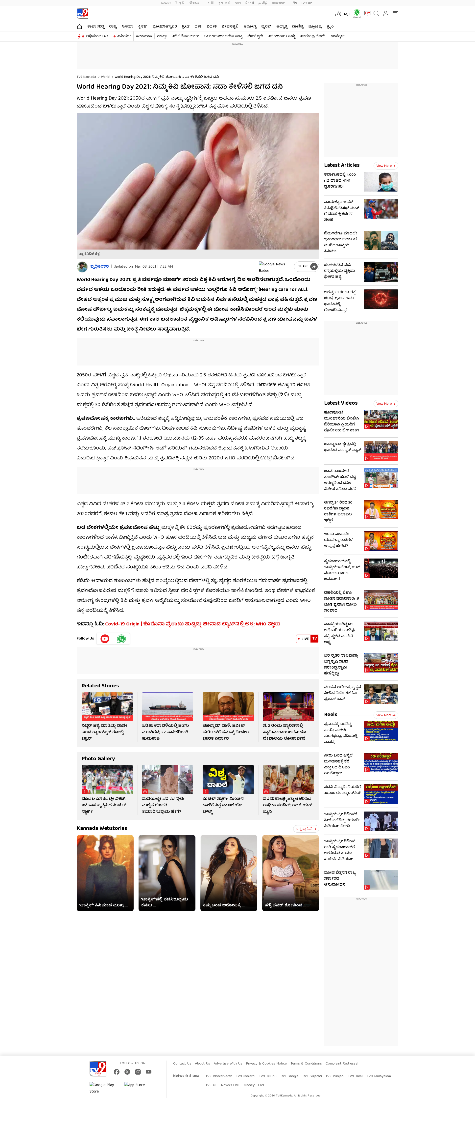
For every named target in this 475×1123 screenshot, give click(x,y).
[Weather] (338, 14)
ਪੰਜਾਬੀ (249, 3)
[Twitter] (127, 1072)
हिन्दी (180, 3)
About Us (202, 1064)
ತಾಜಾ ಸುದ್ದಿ (95, 27)
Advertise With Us (228, 1064)
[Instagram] (138, 1072)
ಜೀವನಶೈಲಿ (230, 27)
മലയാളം (278, 3)
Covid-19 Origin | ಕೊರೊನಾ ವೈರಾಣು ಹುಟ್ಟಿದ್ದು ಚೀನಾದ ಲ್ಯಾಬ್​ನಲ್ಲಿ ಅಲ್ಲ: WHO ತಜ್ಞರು (193, 624)
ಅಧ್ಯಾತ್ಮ (281, 27)
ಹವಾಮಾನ (144, 36)
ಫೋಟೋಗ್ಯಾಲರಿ (164, 27)
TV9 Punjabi (334, 1076)
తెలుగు (194, 3)
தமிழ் (263, 3)
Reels (330, 715)
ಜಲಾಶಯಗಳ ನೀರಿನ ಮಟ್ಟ (223, 36)
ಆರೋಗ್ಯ (249, 27)
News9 (166, 3)
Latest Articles (342, 165)
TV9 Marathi (245, 1076)
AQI (347, 14)
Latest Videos (341, 403)
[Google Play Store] (104, 1088)
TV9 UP (211, 1085)
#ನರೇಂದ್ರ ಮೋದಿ (313, 36)
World (105, 77)
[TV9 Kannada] (82, 13)
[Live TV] (366, 13)
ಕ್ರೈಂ (330, 27)
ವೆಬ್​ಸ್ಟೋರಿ (255, 36)
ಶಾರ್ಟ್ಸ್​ (162, 36)
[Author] (82, 267)
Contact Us (182, 1064)
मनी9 (293, 3)
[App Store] (139, 1088)
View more (384, 166)
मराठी (209, 3)
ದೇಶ (198, 27)
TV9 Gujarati (312, 1076)
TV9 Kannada (86, 77)
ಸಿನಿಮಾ (127, 27)
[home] (79, 26)
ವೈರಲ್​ (266, 27)
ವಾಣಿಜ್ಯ (297, 27)
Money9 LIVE (254, 1085)
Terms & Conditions (306, 1064)
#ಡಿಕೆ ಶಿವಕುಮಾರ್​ (185, 36)
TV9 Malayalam (379, 1076)
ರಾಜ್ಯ (113, 27)
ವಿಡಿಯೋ (124, 36)
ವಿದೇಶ (212, 27)
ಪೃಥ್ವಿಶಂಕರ (99, 267)
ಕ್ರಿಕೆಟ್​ (142, 27)
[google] (275, 266)
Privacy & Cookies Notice (266, 1064)
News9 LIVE (230, 1085)
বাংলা (237, 3)
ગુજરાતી (223, 3)
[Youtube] (105, 638)
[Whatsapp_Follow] (121, 638)
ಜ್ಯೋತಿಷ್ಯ (315, 27)
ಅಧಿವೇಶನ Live (97, 36)
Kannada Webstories (102, 829)
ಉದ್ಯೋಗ (338, 36)
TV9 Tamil (355, 1076)
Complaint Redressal (342, 1064)
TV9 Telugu (268, 1076)
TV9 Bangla (289, 1076)
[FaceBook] (116, 1072)
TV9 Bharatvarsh (218, 1076)
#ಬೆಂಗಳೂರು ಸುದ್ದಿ (281, 36)
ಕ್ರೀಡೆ (186, 27)
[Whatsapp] (355, 13)
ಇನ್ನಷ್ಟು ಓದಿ (304, 829)
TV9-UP (306, 3)
